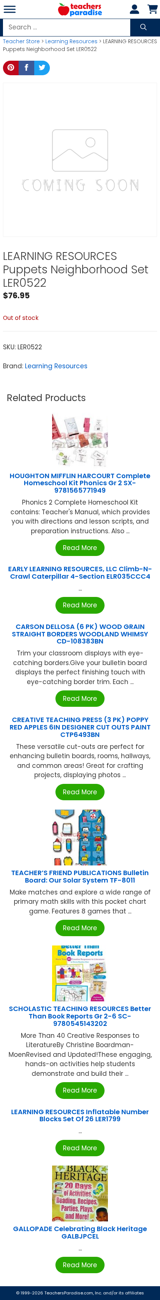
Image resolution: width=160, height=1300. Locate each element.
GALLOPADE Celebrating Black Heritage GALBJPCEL (80, 1232)
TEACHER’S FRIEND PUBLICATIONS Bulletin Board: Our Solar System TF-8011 (80, 876)
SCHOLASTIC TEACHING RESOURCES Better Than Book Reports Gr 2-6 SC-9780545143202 (80, 1016)
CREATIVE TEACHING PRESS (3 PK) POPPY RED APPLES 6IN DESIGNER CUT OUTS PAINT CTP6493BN (80, 727)
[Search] (143, 27)
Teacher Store (21, 41)
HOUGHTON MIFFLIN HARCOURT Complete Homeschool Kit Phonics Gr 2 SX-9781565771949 (80, 483)
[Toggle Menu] (10, 9)
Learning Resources (71, 41)
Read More (80, 547)
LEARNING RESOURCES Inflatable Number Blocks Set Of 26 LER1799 (80, 1115)
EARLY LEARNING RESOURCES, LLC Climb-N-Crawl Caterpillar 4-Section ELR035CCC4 (80, 572)
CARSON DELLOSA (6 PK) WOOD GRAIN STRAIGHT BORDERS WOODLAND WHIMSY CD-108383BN (80, 634)
